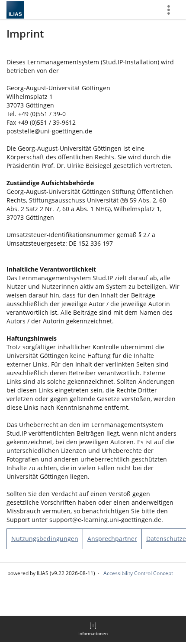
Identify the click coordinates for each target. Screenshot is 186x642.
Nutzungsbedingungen (44, 538)
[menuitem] (93, 629)
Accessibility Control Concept (138, 573)
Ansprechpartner (112, 538)
